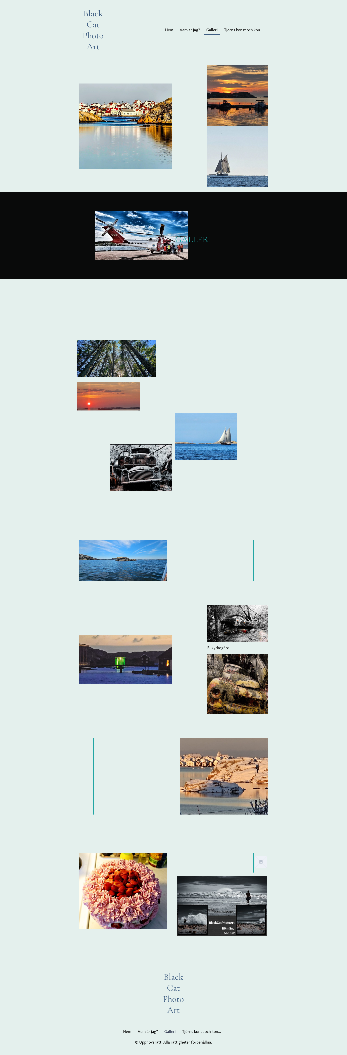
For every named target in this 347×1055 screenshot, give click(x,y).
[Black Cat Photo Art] (93, 55)
